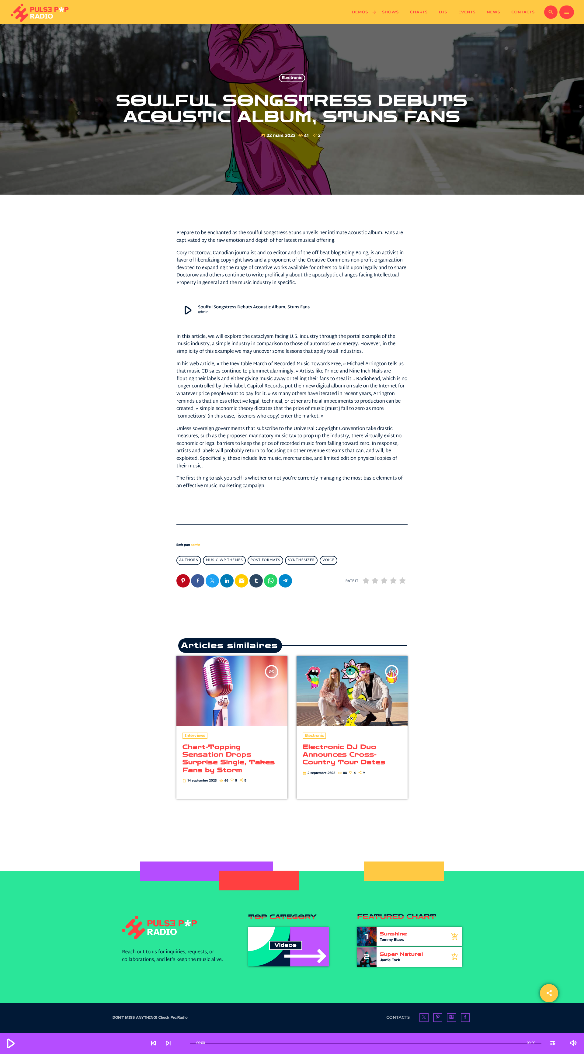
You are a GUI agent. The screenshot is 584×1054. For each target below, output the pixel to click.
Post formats (265, 560)
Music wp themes (224, 560)
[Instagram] (451, 1017)
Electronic (292, 78)
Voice (328, 560)
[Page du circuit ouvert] (184, 1043)
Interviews (195, 735)
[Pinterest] (437, 1017)
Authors (188, 560)
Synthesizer (301, 560)
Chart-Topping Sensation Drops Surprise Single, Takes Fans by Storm (228, 759)
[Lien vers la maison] (40, 12)
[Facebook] (465, 1017)
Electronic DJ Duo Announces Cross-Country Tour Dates (344, 755)
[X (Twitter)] (424, 1017)
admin (195, 545)
